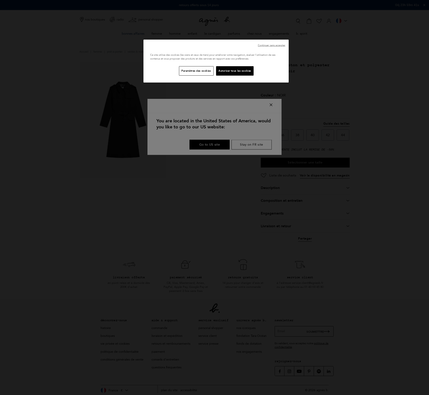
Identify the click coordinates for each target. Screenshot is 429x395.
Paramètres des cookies (196, 70)
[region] (216, 61)
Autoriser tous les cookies (235, 70)
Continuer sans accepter (271, 45)
